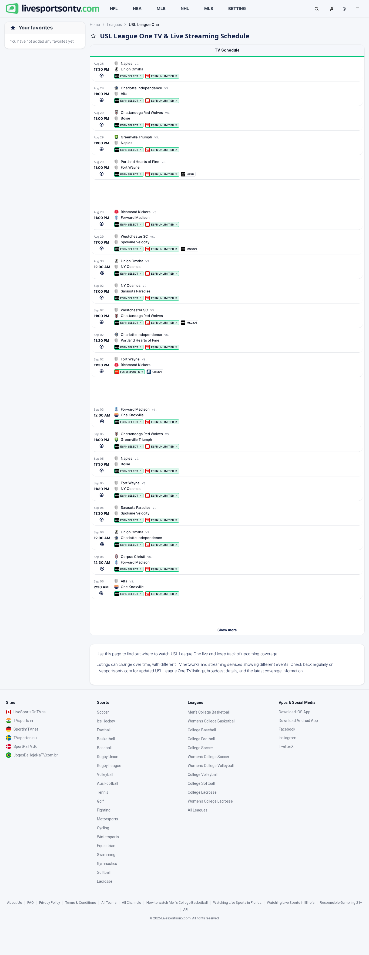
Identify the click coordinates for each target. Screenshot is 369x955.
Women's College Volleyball (211, 765)
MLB (161, 8)
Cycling (103, 828)
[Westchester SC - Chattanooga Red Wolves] (227, 316)
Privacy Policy (49, 903)
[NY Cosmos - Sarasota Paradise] (227, 291)
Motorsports (107, 819)
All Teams (108, 903)
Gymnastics (107, 863)
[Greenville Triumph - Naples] (227, 143)
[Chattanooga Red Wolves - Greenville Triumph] (227, 440)
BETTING (237, 8)
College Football (201, 739)
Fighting (103, 810)
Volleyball (105, 774)
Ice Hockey (106, 721)
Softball (103, 872)
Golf (100, 801)
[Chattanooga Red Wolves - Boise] (227, 118)
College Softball (201, 783)
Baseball (104, 748)
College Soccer (200, 748)
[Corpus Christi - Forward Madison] (227, 562)
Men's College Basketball (209, 712)
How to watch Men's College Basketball (177, 903)
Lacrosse (104, 881)
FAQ (30, 903)
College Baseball (202, 730)
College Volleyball (202, 774)
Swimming (106, 854)
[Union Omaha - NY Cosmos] (227, 267)
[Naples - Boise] (227, 464)
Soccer (103, 712)
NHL (185, 8)
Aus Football (107, 783)
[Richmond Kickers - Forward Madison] (227, 218)
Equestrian (106, 846)
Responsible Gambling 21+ (341, 903)
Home (95, 24)
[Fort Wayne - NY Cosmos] (227, 489)
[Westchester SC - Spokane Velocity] (227, 242)
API (185, 910)
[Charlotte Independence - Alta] (227, 94)
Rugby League (109, 765)
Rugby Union (107, 757)
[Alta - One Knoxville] (227, 587)
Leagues (114, 24)
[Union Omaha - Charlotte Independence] (227, 538)
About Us (14, 903)
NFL (114, 8)
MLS (208, 8)
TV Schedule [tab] (227, 50)
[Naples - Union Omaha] (227, 69)
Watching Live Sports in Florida (237, 903)
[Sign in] (331, 8)
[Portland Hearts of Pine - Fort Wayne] (227, 167)
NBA (137, 8)
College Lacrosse (202, 792)
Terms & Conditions (80, 903)
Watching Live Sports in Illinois (290, 903)
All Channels (131, 903)
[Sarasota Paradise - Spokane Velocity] (227, 513)
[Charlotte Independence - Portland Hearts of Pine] (227, 340)
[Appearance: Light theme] (345, 9)
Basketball (106, 739)
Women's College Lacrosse (210, 801)
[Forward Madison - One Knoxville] (227, 415)
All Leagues (197, 810)
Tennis (102, 792)
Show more (227, 630)
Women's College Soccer (208, 757)
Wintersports (108, 837)
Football (103, 730)
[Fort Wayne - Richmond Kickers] (227, 365)
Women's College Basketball (211, 721)
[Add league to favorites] (93, 35)
